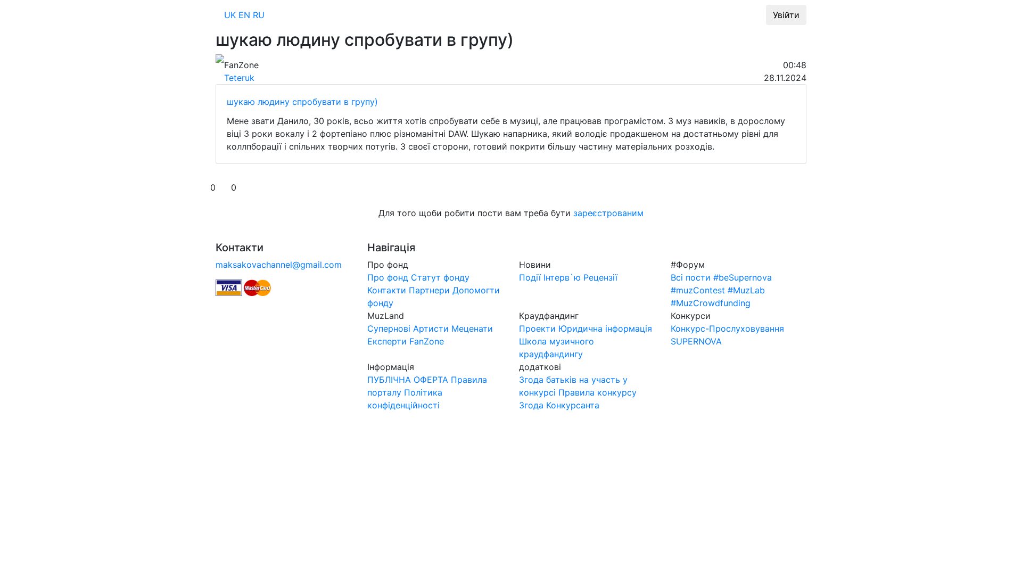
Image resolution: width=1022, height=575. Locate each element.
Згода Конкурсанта (559, 405)
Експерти (387, 341)
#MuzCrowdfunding (711, 303)
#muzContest (698, 290)
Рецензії (600, 277)
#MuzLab (681, 15)
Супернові (388, 328)
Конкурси (735, 15)
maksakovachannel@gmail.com (279, 264)
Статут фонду (440, 277)
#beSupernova (742, 277)
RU (259, 15)
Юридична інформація (605, 328)
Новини (457, 15)
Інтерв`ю (562, 277)
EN (244, 15)
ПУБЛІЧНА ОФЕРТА (407, 379)
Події (530, 277)
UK (230, 15)
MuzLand (506, 15)
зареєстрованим (608, 213)
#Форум (557, 15)
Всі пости (691, 277)
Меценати (472, 328)
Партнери (429, 290)
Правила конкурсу (597, 392)
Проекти (537, 328)
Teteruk (239, 77)
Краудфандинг (618, 15)
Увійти (786, 15)
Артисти (431, 328)
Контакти (386, 290)
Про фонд (405, 15)
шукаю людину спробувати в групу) (302, 101)
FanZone (426, 341)
